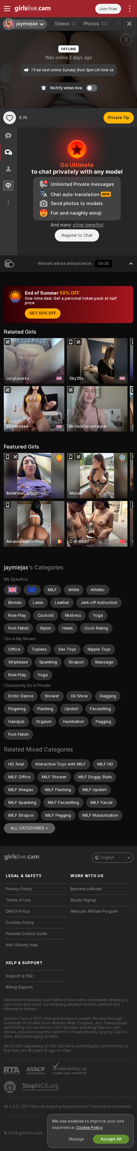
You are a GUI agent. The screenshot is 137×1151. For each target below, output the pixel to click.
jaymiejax (16, 567)
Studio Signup (83, 900)
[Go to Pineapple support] (10, 1087)
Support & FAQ (19, 976)
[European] (32, 590)
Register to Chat (76, 235)
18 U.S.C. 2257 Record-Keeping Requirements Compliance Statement (67, 1106)
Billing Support (19, 987)
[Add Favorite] (9, 117)
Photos (96, 24)
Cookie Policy (89, 1127)
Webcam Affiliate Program (94, 911)
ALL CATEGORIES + (29, 828)
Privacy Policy (19, 889)
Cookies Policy (20, 922)
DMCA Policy (18, 911)
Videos (65, 24)
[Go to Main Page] (41, 8)
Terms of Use (18, 900)
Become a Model (86, 889)
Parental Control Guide (26, 934)
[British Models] (12, 590)
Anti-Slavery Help (22, 945)
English (107, 857)
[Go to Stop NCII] (41, 1087)
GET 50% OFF (42, 313)
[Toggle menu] (7, 8)
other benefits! (88, 224)
